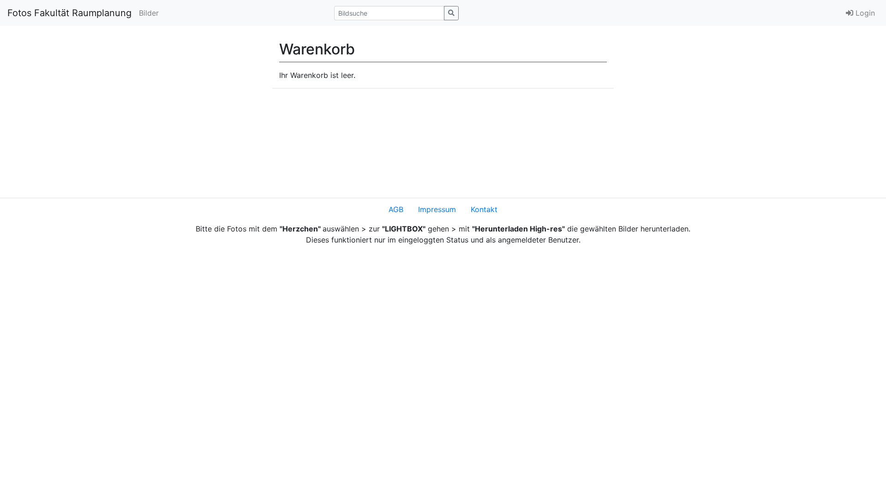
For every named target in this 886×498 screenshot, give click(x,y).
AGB (396, 209)
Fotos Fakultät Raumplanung (69, 12)
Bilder (149, 13)
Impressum (437, 209)
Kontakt (484, 209)
